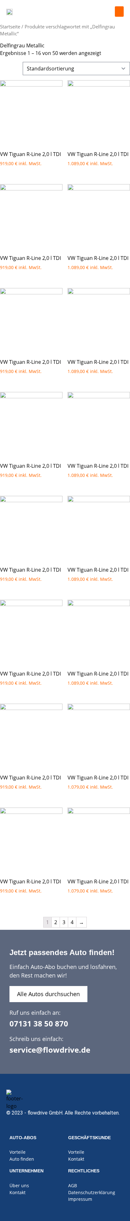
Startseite (10, 26)
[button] (119, 11)
